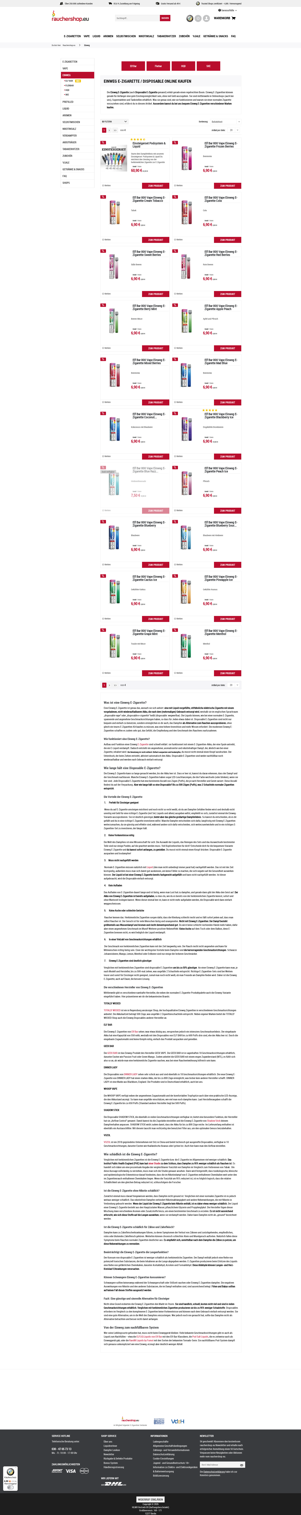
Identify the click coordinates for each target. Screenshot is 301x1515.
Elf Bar (69, 80)
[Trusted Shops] (189, 18)
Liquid (66, 108)
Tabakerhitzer (71, 149)
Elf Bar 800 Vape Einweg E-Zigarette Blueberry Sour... (221, 524)
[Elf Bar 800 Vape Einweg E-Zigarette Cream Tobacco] (113, 212)
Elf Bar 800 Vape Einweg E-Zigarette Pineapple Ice (221, 578)
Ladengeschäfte (160, 1441)
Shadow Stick (213, 1120)
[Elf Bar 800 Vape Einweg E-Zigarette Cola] (185, 212)
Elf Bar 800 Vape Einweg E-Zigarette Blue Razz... (149, 470)
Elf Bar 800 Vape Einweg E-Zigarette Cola (221, 199)
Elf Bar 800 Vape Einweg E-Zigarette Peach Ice (221, 470)
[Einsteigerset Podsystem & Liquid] (113, 158)
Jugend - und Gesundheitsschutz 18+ (171, 1463)
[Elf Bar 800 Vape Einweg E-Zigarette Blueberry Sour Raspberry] (185, 537)
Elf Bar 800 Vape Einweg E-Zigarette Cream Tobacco (149, 199)
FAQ (65, 176)
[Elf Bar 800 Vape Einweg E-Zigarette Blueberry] (113, 537)
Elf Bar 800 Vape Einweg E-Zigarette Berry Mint (149, 307)
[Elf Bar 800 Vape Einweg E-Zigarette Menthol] (185, 645)
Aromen (67, 115)
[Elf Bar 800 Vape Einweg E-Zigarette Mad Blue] (185, 374)
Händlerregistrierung (114, 1467)
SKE (67, 94)
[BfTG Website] (159, 1421)
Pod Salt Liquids (200, 1336)
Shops (66, 183)
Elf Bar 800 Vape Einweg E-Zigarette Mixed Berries (149, 361)
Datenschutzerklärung (163, 1454)
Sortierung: (203, 121)
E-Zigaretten (70, 61)
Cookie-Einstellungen (163, 1458)
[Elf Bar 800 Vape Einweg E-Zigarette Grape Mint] (113, 645)
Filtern (108, 121)
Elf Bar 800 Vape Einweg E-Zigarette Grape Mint (149, 632)
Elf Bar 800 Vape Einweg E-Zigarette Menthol (221, 632)
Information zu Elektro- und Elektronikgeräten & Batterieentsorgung (175, 1469)
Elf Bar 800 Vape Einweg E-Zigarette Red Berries (221, 253)
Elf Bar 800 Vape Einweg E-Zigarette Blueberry (149, 524)
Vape (65, 68)
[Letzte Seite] (115, 130)
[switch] (10, 1487)
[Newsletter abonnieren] (240, 1464)
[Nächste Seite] (109, 130)
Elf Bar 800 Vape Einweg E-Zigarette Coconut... (149, 415)
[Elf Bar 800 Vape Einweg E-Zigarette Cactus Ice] (113, 591)
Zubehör (67, 156)
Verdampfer (70, 135)
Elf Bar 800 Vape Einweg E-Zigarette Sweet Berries (149, 253)
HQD (67, 89)
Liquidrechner (110, 1446)
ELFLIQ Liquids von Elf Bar (149, 1336)
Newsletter (109, 1454)
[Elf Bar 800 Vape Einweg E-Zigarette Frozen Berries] (185, 158)
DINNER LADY (130, 1074)
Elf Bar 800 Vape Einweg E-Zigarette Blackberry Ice (221, 415)
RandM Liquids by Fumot (141, 1340)
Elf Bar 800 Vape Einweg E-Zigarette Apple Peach (221, 307)
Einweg (67, 75)
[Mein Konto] (206, 18)
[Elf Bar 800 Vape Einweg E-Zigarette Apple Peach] (185, 320)
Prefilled (68, 102)
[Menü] (16, 1468)
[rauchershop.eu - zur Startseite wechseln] (76, 17)
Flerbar (69, 85)
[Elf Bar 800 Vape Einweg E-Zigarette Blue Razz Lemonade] (113, 483)
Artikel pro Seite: (218, 130)
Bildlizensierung (161, 1475)
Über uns (108, 1441)
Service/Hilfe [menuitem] (228, 10)
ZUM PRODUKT (155, 185)
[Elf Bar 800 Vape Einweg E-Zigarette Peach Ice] (185, 483)
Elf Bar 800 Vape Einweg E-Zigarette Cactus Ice (149, 578)
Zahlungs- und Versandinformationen (171, 1450)
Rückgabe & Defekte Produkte (118, 1458)
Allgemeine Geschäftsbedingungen (170, 1446)
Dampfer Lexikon (112, 1450)
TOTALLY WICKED (112, 1010)
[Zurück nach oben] (130, 1419)
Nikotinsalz (69, 129)
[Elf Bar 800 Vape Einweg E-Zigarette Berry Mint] (113, 320)
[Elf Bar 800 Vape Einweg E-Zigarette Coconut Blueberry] (113, 429)
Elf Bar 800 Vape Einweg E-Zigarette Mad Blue (221, 361)
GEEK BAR (112, 1053)
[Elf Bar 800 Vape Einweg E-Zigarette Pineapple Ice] (185, 591)
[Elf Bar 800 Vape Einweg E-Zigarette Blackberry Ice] (185, 429)
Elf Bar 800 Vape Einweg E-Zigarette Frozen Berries (221, 145)
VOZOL (107, 1142)
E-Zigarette (143, 744)
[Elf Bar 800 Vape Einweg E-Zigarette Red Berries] (185, 266)
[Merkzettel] (198, 18)
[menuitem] (142, 18)
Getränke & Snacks (73, 169)
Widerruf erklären (150, 1499)
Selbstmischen (71, 122)
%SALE (66, 162)
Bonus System (111, 1463)
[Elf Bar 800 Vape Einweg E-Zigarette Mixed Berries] (113, 374)
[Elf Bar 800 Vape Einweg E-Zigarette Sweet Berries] (113, 266)
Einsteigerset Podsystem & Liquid (149, 145)
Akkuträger (69, 142)
